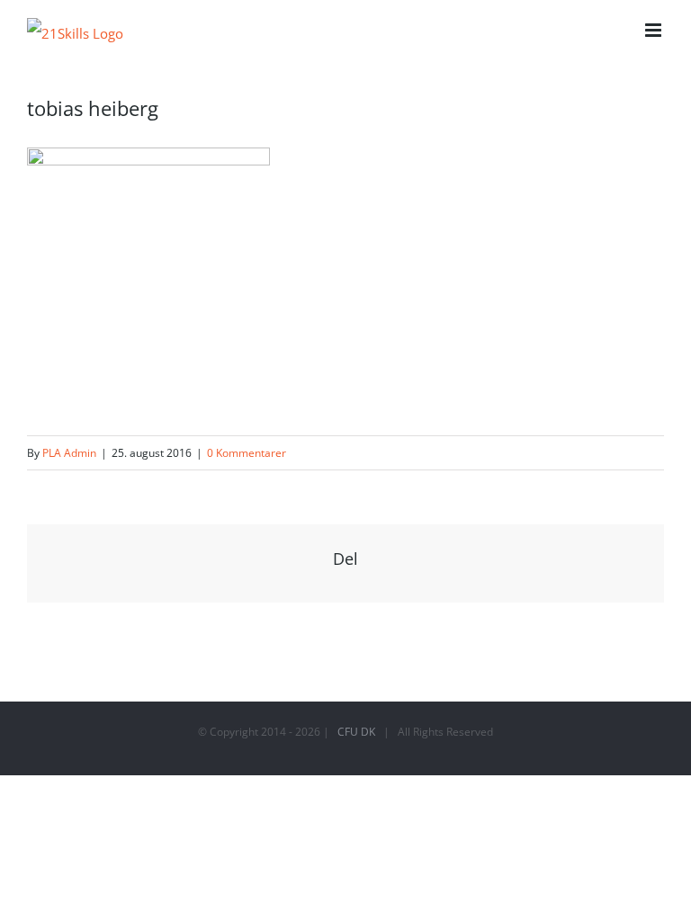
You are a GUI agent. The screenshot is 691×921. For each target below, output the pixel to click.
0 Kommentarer (246, 452)
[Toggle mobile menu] (654, 30)
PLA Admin (69, 452)
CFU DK (356, 731)
